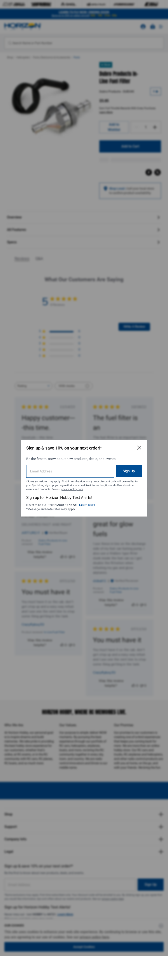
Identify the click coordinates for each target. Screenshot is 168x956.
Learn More (87, 504)
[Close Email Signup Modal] (139, 447)
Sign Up (129, 471)
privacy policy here (72, 489)
